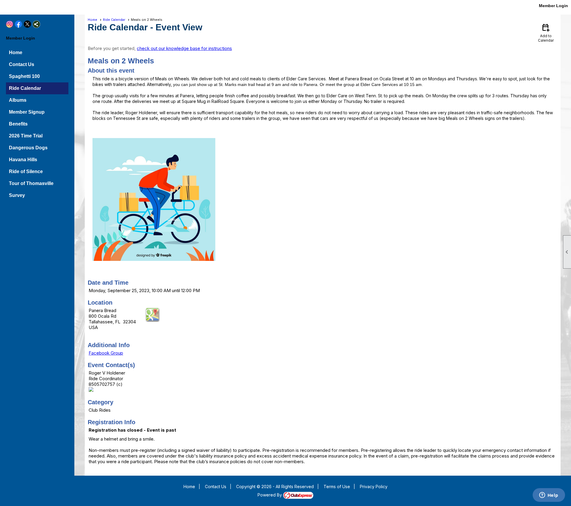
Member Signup (27, 112)
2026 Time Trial (26, 135)
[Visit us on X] (24, 6)
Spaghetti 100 (24, 76)
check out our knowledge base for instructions (184, 48)
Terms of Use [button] (337, 486)
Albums (17, 100)
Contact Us (21, 64)
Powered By (270, 494)
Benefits (18, 123)
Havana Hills (23, 159)
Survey (17, 195)
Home (15, 52)
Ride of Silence (26, 171)
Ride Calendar (25, 88)
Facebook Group (106, 353)
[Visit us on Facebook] (15, 6)
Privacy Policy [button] (374, 486)
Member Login (553, 5)
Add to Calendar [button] (546, 33)
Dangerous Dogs (28, 147)
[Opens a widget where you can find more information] (548, 495)
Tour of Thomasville (31, 183)
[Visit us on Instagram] (6, 6)
